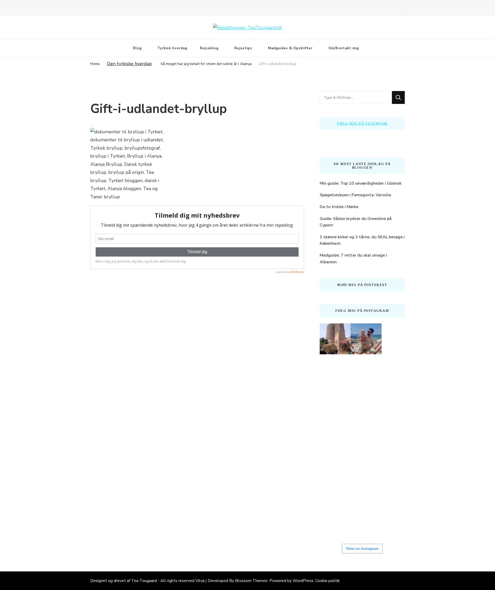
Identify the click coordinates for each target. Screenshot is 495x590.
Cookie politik (327, 581)
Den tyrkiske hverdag (129, 64)
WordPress (303, 581)
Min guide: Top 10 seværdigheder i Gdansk (360, 183)
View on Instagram (362, 548)
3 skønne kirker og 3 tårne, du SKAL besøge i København (362, 240)
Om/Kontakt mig (343, 48)
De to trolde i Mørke (339, 207)
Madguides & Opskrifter (290, 48)
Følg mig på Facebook (362, 123)
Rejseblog (209, 48)
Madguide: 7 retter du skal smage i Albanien (353, 258)
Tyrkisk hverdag (172, 48)
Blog (137, 48)
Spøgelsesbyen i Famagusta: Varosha (355, 195)
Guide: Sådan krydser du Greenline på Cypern (356, 222)
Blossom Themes (251, 581)
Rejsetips (243, 48)
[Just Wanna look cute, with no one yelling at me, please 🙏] (366, 519)
